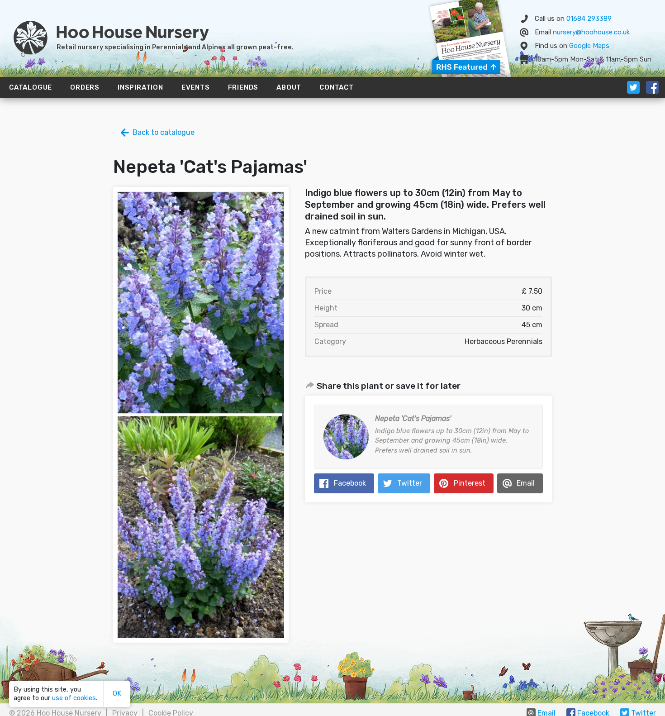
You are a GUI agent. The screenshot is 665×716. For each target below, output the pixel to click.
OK (117, 693)
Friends (243, 87)
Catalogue (30, 87)
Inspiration (140, 87)
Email (526, 483)
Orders (85, 87)
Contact (336, 87)
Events (195, 87)
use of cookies (74, 698)
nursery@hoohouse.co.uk (591, 32)
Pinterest (469, 483)
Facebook (350, 483)
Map (589, 46)
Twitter (409, 483)
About (288, 87)
